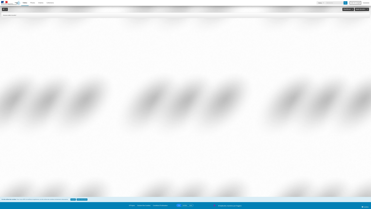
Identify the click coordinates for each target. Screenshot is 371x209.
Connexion (366, 3)
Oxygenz (239, 206)
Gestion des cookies (82, 199)
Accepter (73, 199)
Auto (190, 205)
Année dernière (361, 9)
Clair (179, 205)
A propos (132, 206)
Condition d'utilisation (160, 206)
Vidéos (25, 3)
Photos (32, 3)
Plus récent (347, 9)
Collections (50, 3)
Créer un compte (355, 3)
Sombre (185, 205)
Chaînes (40, 3)
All (3, 9)
